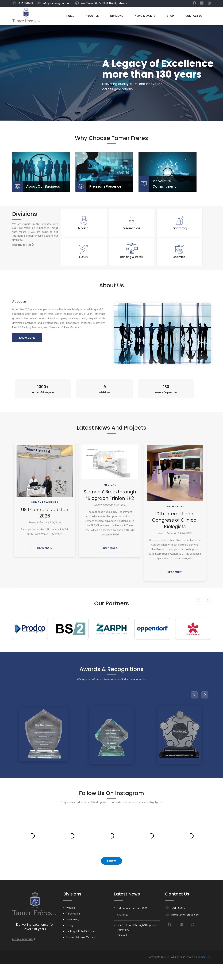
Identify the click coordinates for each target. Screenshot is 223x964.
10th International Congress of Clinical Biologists (175, 520)
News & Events (145, 16)
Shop (170, 16)
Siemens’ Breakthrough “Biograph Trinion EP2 (110, 495)
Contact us (193, 16)
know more (27, 337)
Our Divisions (21, 245)
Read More (44, 547)
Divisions (116, 16)
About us (92, 16)
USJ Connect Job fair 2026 (44, 512)
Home (70, 16)
